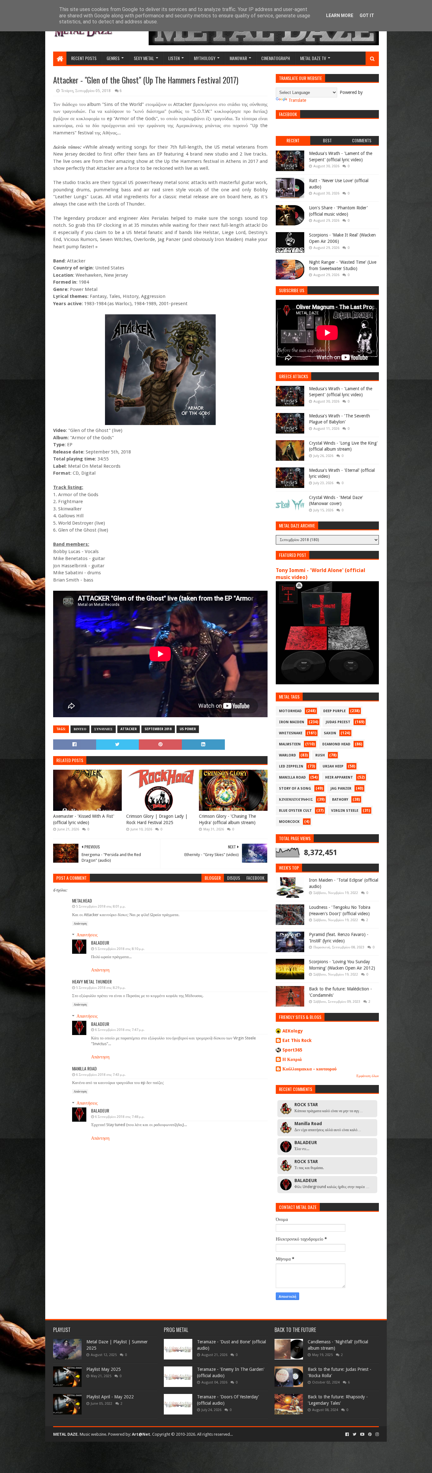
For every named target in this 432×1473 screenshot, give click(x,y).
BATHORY (340, 800)
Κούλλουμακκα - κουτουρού (309, 1068)
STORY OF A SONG (295, 788)
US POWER (188, 729)
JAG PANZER (340, 788)
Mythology (204, 58)
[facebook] (347, 1434)
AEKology (292, 1030)
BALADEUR (100, 942)
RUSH (320, 755)
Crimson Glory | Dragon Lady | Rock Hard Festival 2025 (157, 819)
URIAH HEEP (333, 766)
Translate (297, 100)
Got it (367, 15)
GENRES (113, 58)
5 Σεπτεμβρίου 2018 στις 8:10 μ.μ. (120, 949)
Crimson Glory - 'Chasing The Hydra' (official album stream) (227, 819)
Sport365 (292, 1049)
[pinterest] (370, 1434)
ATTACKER (128, 729)
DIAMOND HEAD (336, 744)
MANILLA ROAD (292, 777)
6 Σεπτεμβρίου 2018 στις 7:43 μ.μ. (101, 1075)
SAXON (330, 733)
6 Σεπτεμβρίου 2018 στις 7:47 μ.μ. (120, 1030)
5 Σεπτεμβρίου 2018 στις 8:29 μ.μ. (101, 988)
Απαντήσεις (87, 934)
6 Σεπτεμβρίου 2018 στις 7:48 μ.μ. (120, 1117)
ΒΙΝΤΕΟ (80, 729)
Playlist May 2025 (103, 1369)
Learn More (339, 15)
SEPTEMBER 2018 (158, 729)
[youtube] (362, 1434)
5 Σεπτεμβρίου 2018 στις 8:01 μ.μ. (101, 906)
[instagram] (376, 1434)
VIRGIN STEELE (344, 811)
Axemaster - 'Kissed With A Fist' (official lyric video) (83, 819)
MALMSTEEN (290, 744)
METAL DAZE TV (313, 58)
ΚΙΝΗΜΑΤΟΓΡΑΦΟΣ (296, 800)
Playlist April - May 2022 (110, 1396)
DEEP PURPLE (334, 711)
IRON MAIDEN (291, 722)
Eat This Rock (297, 1040)
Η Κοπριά (292, 1059)
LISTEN (174, 58)
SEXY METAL (144, 58)
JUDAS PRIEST (338, 722)
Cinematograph (275, 58)
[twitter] (354, 1434)
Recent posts (83, 58)
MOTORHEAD (290, 711)
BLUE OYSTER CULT (295, 811)
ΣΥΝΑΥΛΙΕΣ (103, 729)
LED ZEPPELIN (291, 766)
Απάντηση (80, 923)
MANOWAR (238, 58)
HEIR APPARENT (339, 777)
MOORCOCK (289, 822)
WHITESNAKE (290, 733)
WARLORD (287, 755)
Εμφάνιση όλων (367, 1076)
